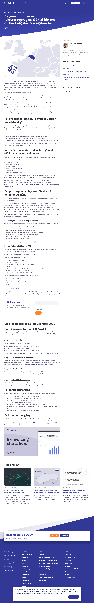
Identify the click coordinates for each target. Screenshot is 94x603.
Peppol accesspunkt (27, 554)
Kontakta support (10, 555)
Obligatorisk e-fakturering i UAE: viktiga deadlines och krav (76, 79)
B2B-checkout (26, 580)
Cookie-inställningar (71, 577)
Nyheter (7, 559)
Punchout (24, 586)
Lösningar (42, 551)
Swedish (86, 3)
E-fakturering (25, 575)
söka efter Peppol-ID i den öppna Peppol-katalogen (39, 364)
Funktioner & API (26, 551)
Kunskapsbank (9, 563)
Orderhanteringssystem (46, 577)
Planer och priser (70, 557)
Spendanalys (42, 580)
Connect (41, 554)
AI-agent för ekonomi (45, 566)
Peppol (6, 28)
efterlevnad (21, 103)
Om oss (67, 551)
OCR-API (24, 563)
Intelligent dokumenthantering (48, 560)
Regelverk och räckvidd (71, 569)
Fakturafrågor (8, 566)
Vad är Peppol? (69, 563)
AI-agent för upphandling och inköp (49, 563)
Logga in (66, 3)
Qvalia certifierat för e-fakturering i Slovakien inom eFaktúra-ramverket (75, 72)
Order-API (24, 560)
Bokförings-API (26, 566)
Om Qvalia (68, 554)
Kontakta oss (65, 535)
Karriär (67, 575)
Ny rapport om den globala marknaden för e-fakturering (74, 66)
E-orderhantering (26, 583)
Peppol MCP (25, 572)
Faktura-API (25, 557)
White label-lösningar (45, 569)
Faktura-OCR (25, 577)
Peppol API (34, 254)
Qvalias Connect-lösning (11, 223)
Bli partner (68, 560)
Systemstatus (8, 570)
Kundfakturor (42, 575)
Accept (73, 597)
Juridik (67, 572)
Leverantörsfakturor (45, 572)
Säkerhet (67, 566)
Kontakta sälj (8, 552)
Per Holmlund (76, 44)
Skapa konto (76, 3)
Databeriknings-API (27, 569)
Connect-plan (24, 332)
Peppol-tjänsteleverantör (46, 557)
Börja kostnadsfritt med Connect (35, 423)
